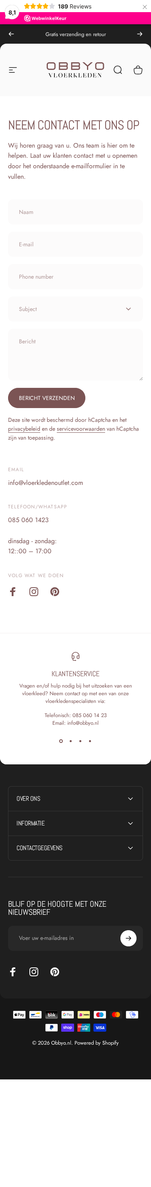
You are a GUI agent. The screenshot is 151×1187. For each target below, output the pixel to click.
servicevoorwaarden (81, 429)
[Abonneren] (128, 938)
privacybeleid (24, 429)
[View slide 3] (80, 741)
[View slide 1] (61, 741)
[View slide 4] (90, 741)
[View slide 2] (71, 741)
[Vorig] (11, 34)
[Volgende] (140, 34)
